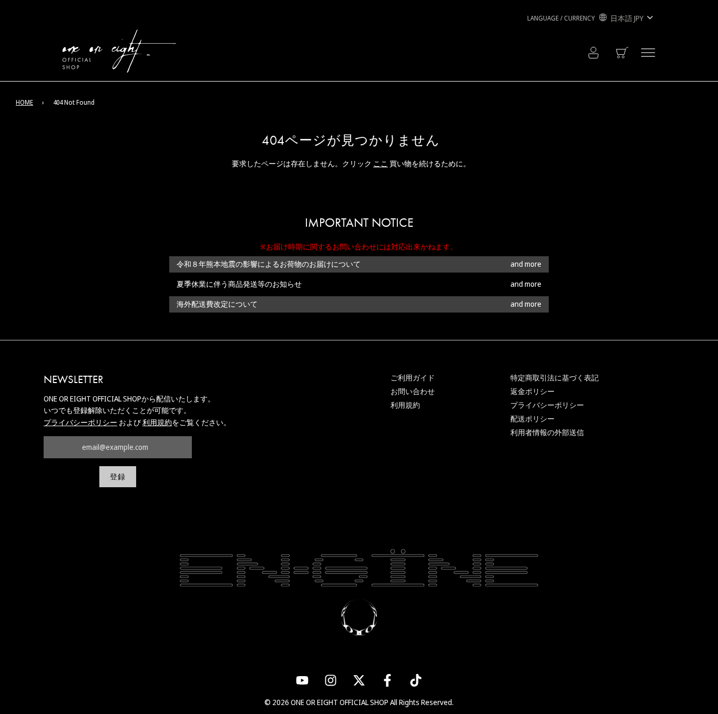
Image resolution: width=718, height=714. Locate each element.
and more (525, 264)
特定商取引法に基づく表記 (554, 378)
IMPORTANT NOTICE (359, 222)
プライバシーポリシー (80, 422)
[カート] (623, 52)
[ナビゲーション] (648, 52)
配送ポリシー (532, 419)
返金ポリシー (532, 391)
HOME (24, 102)
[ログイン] (593, 52)
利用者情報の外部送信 (547, 432)
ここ (380, 163)
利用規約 (157, 422)
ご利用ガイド (413, 378)
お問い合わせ (413, 391)
